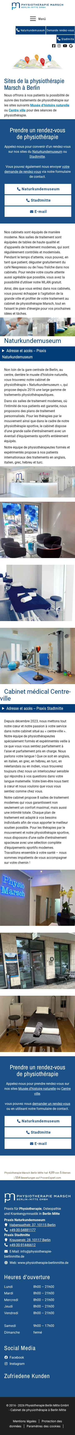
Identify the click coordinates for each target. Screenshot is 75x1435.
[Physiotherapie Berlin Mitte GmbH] (37, 6)
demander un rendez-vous (51, 1104)
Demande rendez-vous (60, 30)
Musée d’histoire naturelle (49, 105)
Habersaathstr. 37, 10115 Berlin (33, 1225)
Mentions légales (24, 1421)
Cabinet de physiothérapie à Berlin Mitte (38, 1410)
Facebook (16, 1357)
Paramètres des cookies (44, 1426)
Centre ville (17, 110)
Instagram (17, 1364)
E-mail (41, 212)
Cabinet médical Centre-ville (35, 695)
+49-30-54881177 (23, 1230)
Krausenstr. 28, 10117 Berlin (30, 1240)
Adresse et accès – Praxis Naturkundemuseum (24, 354)
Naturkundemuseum (32, 30)
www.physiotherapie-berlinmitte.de (43, 1263)
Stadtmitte (67, 39)
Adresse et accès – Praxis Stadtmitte (34, 708)
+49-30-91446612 (23, 1245)
